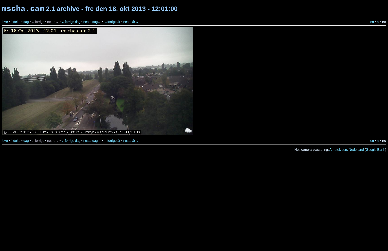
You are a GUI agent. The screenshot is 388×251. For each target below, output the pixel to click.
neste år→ (131, 22)
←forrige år (112, 22)
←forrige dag (71, 22)
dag (26, 22)
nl (378, 22)
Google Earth (375, 149)
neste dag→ (92, 22)
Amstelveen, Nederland (346, 149)
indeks (15, 22)
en (372, 22)
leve (5, 22)
